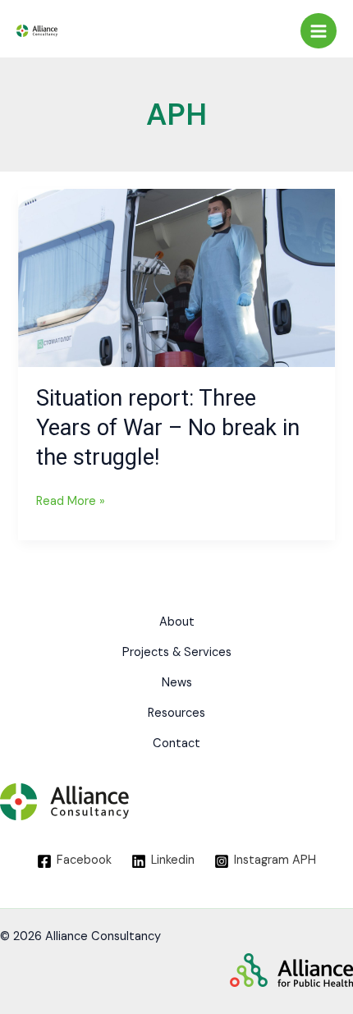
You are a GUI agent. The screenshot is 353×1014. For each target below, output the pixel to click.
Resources (176, 713)
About (177, 622)
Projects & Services (177, 652)
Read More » (70, 499)
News (177, 683)
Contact (176, 743)
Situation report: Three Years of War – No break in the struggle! (168, 427)
